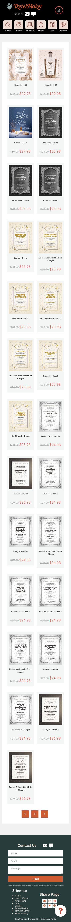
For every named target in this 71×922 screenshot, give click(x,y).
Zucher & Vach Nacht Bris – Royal (20, 377)
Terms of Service (22, 910)
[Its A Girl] (18, 24)
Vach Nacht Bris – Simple (50, 611)
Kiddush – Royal (50, 376)
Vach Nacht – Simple (20, 611)
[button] (44, 901)
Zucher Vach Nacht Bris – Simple (20, 670)
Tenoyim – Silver (50, 143)
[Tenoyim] (41, 24)
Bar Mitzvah (30, 30)
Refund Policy (21, 908)
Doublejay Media (48, 919)
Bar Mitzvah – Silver (21, 200)
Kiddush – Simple (51, 669)
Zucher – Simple (50, 494)
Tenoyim (41, 30)
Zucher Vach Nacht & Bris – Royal (50, 259)
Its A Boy (8, 30)
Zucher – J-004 (20, 143)
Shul (52, 30)
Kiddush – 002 (50, 85)
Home (18, 895)
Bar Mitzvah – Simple (20, 729)
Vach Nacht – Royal (20, 318)
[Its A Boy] (7, 24)
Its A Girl (19, 30)
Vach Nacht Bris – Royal (50, 318)
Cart (17, 903)
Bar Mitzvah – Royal (21, 436)
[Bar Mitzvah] (29, 24)
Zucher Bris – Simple (50, 436)
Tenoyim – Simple (20, 551)
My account (20, 901)
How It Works (21, 898)
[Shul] (52, 24)
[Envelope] (27, 14)
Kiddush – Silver (50, 200)
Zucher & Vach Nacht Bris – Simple (50, 552)
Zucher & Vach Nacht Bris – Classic (20, 788)
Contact (18, 905)
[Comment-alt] (33, 14)
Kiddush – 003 (20, 85)
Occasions (63, 30)
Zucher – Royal (20, 258)
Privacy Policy (21, 913)
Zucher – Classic (20, 494)
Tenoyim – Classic (50, 729)
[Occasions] (63, 24)
